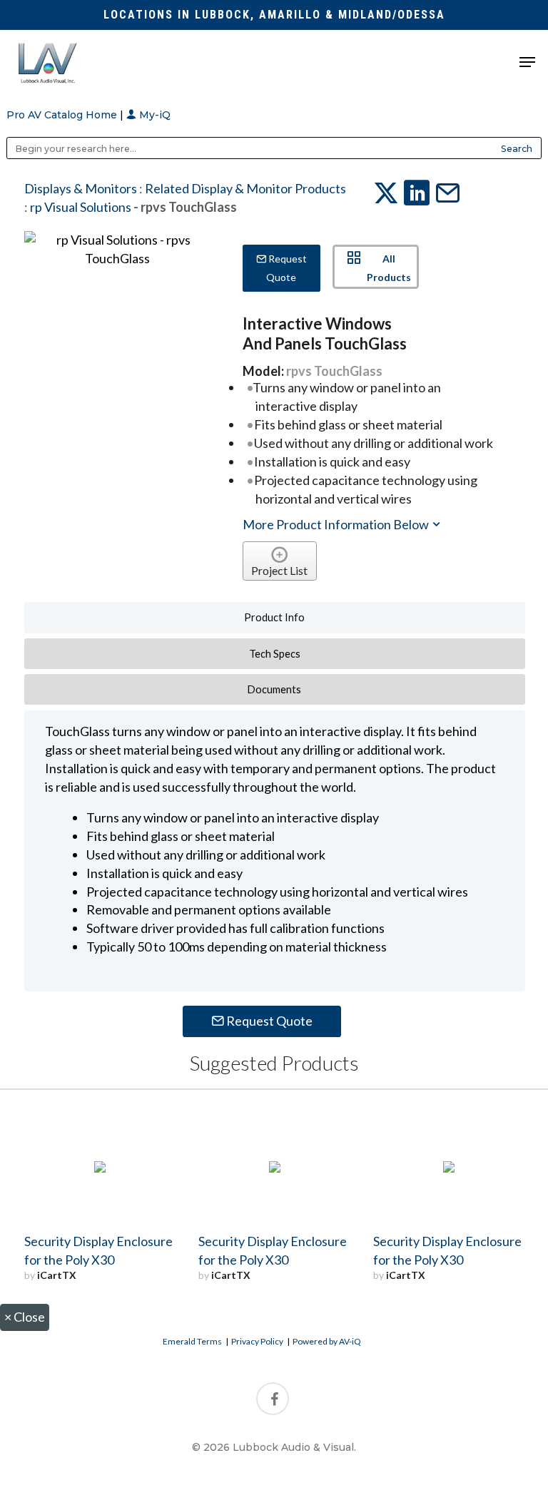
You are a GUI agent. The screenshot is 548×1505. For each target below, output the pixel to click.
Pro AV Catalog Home (63, 114)
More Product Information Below (337, 524)
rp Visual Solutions (80, 207)
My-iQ (153, 114)
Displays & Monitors (80, 188)
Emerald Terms (192, 1341)
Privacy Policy (257, 1341)
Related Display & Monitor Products (245, 188)
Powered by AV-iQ (327, 1341)
